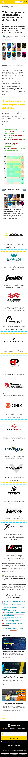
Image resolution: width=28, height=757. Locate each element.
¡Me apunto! (19, 1)
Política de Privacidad (11, 750)
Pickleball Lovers (5, 6)
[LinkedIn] (8, 745)
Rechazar (23, 754)
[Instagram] (15, 745)
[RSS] (19, 745)
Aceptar (5, 754)
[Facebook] (12, 745)
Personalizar (14, 754)
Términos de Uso (20, 750)
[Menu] (24, 2)
